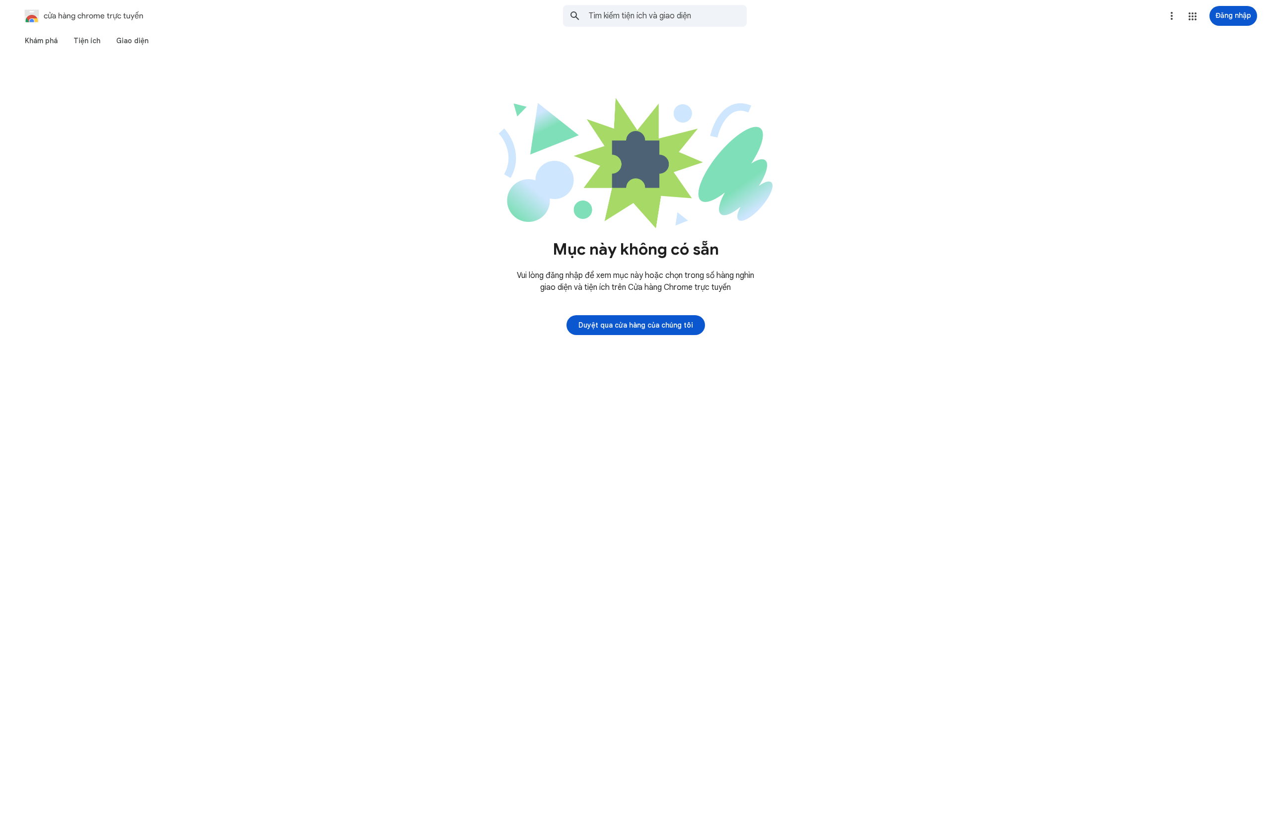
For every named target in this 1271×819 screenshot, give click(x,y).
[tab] (41, 41)
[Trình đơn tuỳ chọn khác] (1172, 16)
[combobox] (668, 16)
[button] (1192, 16)
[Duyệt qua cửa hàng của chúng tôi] (635, 325)
